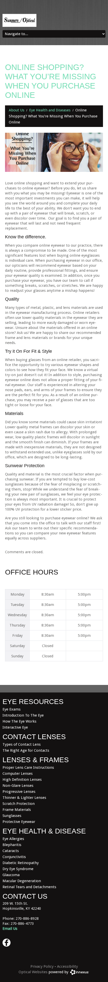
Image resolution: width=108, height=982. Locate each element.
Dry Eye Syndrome (18, 869)
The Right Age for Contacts (26, 750)
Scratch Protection (19, 803)
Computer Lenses (18, 773)
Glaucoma (11, 875)
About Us (16, 110)
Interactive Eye (15, 727)
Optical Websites (33, 972)
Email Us (10, 928)
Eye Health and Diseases (50, 110)
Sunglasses (12, 815)
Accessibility (67, 966)
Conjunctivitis (14, 857)
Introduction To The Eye (23, 715)
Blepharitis (12, 845)
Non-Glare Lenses (18, 785)
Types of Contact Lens (22, 744)
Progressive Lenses (19, 791)
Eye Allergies (13, 838)
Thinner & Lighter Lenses (24, 797)
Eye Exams (12, 709)
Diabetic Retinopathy (21, 863)
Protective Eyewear (19, 821)
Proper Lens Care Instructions (28, 767)
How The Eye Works (19, 721)
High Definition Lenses (22, 779)
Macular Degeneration (22, 881)
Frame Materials (17, 809)
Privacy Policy (41, 966)
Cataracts (11, 851)
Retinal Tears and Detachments (29, 887)
